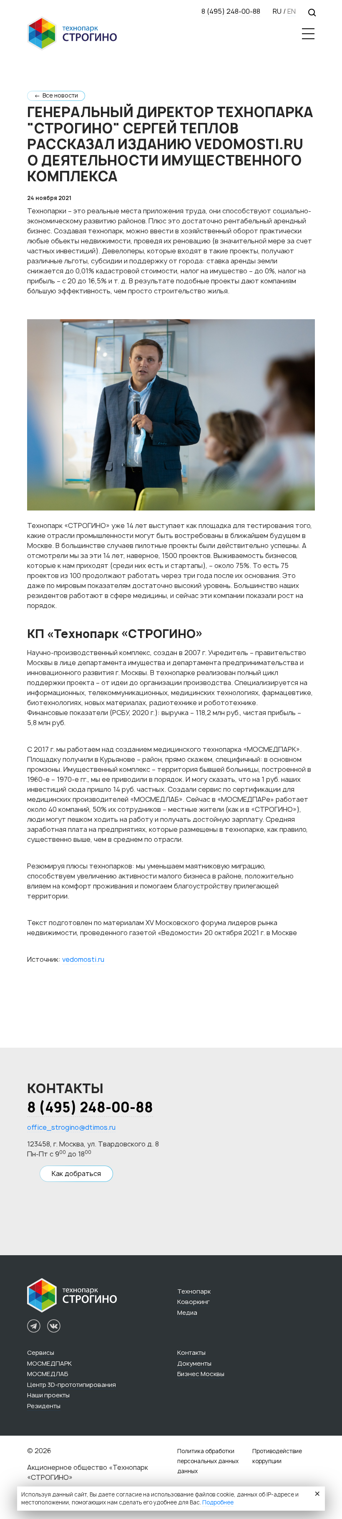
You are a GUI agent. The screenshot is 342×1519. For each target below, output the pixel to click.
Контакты (191, 1353)
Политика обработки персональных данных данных (208, 1461)
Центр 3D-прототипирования (71, 1385)
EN (291, 11)
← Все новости (56, 95)
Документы (194, 1363)
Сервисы (40, 1353)
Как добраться (76, 1173)
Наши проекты (48, 1395)
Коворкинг (193, 1302)
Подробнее (218, 1502)
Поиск (311, 12)
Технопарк (194, 1291)
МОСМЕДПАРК (49, 1363)
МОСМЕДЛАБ (47, 1374)
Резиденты (43, 1406)
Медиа (187, 1313)
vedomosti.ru (83, 959)
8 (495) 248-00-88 (230, 11)
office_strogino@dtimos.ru (71, 1127)
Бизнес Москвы (200, 1374)
